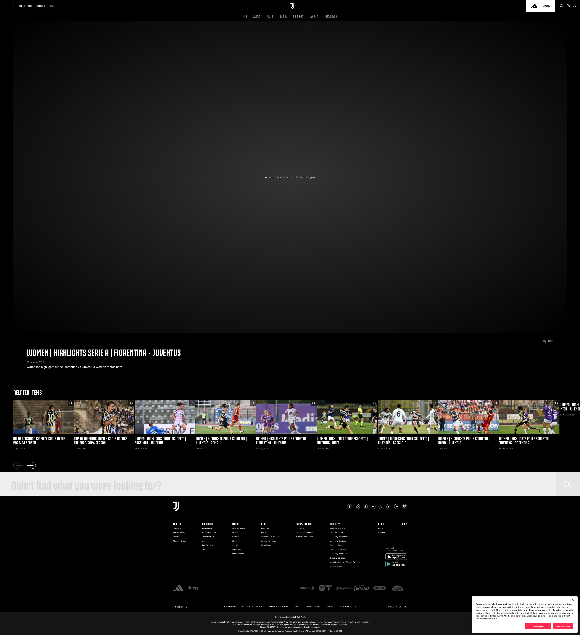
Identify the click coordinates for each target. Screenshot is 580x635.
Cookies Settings (538, 626)
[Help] (568, 7)
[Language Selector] (186, 607)
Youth (269, 16)
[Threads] (365, 506)
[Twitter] (381, 506)
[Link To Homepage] (292, 6)
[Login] (574, 7)
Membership (331, 16)
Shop (30, 6)
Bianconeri (40, 6)
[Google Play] (396, 564)
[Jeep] (546, 6)
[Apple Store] (396, 556)
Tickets (21, 6)
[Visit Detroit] (361, 588)
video (51, 6)
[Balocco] (380, 588)
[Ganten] (398, 588)
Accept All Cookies (563, 626)
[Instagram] (357, 506)
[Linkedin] (396, 506)
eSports (314, 16)
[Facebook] (349, 506)
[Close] (572, 599)
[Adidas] (534, 6)
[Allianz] (307, 588)
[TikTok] (388, 506)
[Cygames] (343, 588)
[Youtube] (373, 506)
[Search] (561, 7)
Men (245, 16)
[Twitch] (404, 506)
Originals (298, 16)
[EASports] (325, 588)
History (283, 16)
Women (256, 16)
